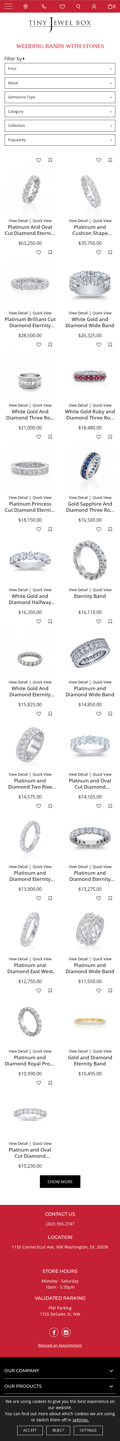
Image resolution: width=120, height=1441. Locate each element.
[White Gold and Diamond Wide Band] (90, 283)
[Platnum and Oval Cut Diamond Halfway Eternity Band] (90, 745)
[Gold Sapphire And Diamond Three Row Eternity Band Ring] (90, 468)
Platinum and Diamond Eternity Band (30, 878)
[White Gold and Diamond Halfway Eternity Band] (30, 560)
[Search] (78, 6)
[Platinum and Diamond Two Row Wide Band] (30, 745)
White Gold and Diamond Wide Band (90, 322)
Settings (88, 1430)
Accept (30, 1430)
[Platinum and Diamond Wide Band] (90, 652)
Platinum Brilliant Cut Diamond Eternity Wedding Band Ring (30, 325)
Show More (60, 1181)
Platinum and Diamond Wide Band (90, 691)
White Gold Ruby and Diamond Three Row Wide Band (90, 417)
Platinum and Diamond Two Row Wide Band (30, 786)
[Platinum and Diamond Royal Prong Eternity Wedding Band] (30, 1022)
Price (12, 68)
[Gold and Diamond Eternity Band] (90, 1022)
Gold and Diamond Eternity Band (90, 1060)
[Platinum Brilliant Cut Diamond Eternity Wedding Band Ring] (30, 283)
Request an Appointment (60, 1345)
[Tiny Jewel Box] (60, 24)
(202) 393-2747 (60, 1224)
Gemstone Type (21, 97)
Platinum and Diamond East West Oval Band (30, 971)
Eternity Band (90, 596)
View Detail (18, 220)
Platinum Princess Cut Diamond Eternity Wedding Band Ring (30, 509)
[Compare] (50, 160)
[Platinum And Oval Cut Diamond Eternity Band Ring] (30, 191)
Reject (58, 1430)
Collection (16, 125)
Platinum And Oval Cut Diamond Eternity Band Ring (30, 233)
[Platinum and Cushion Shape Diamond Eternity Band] (90, 191)
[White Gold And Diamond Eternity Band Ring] (30, 652)
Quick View (42, 220)
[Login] (94, 6)
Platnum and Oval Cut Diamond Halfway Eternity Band (90, 789)
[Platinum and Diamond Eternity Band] (30, 837)
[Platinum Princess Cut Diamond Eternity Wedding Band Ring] (30, 468)
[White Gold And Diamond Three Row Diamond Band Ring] (30, 376)
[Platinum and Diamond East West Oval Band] (30, 929)
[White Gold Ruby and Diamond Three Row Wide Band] (90, 376)
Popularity (17, 139)
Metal (13, 83)
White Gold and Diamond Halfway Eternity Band (30, 602)
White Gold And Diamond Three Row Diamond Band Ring (30, 417)
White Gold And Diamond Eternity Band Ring (30, 694)
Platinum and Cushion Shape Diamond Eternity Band (90, 236)
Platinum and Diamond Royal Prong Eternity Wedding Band (30, 1066)
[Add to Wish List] (39, 160)
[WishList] (62, 6)
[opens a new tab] (54, 1332)
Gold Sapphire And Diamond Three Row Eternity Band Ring (90, 509)
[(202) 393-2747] (45, 6)
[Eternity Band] (90, 560)
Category (16, 111)
